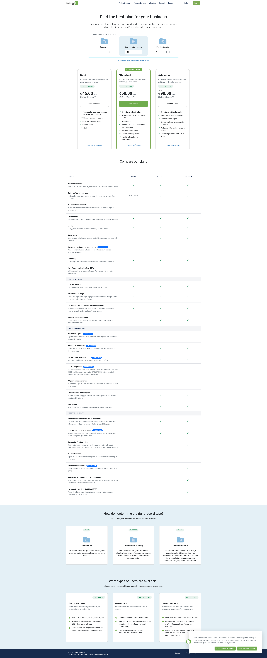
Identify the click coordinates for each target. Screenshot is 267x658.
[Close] (259, 633)
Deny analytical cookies (247, 648)
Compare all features (94, 145)
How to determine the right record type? (133, 60)
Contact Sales (172, 104)
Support (162, 3)
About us (152, 3)
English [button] (186, 3)
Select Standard (133, 104)
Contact (177, 653)
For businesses (124, 3)
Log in (196, 3)
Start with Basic (94, 104)
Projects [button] (171, 3)
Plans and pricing (140, 3)
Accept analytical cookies (225, 648)
